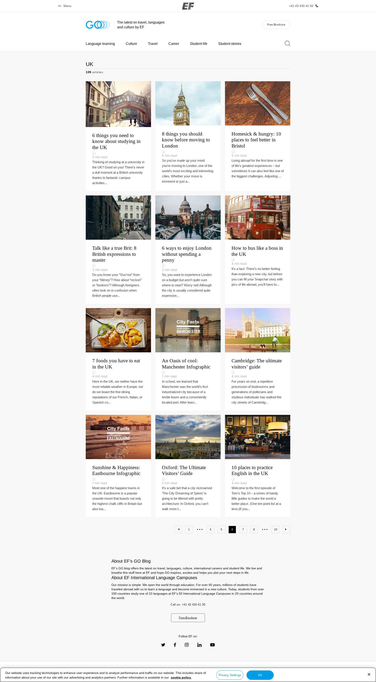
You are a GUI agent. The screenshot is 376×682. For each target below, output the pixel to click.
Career (173, 44)
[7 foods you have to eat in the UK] (118, 359)
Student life (198, 44)
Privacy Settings (230, 675)
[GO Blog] (98, 24)
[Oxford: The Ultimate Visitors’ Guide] (188, 466)
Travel (153, 44)
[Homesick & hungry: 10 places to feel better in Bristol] (257, 136)
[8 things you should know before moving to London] (188, 136)
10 (275, 529)
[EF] (188, 6)
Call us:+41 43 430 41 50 (188, 604)
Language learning (100, 44)
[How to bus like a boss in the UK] (257, 249)
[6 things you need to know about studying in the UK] (118, 136)
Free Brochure (276, 24)
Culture (131, 44)
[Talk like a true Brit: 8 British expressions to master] (118, 249)
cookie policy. (181, 677)
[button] (65, 6)
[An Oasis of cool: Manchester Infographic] (188, 359)
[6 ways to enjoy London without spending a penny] (188, 249)
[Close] (369, 674)
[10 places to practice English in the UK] (257, 466)
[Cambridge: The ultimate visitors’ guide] (257, 359)
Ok (260, 675)
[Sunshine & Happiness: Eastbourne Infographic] (118, 466)
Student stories (229, 44)
